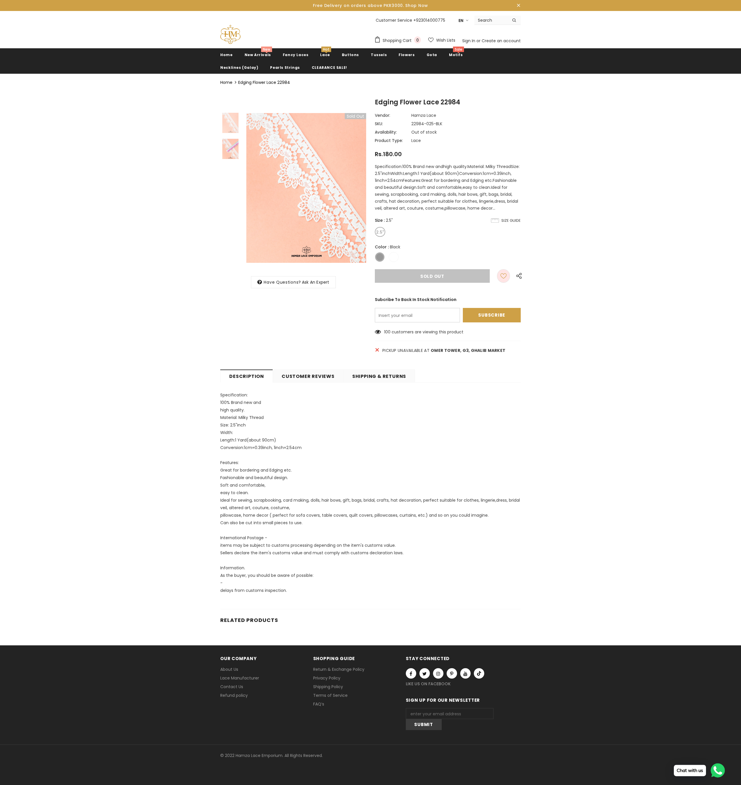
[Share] (517, 276)
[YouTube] (465, 673)
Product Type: (389, 140)
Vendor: (382, 115)
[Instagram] (438, 673)
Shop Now (416, 5)
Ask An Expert (315, 282)
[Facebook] (411, 673)
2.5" (380, 232)
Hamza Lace (423, 115)
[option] (306, 188)
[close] (519, 5)
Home (226, 82)
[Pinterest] (452, 673)
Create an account (501, 41)
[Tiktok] (479, 673)
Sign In (469, 41)
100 (387, 332)
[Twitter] (424, 673)
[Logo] (230, 34)
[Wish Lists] (503, 276)
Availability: (386, 132)
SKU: (379, 124)
